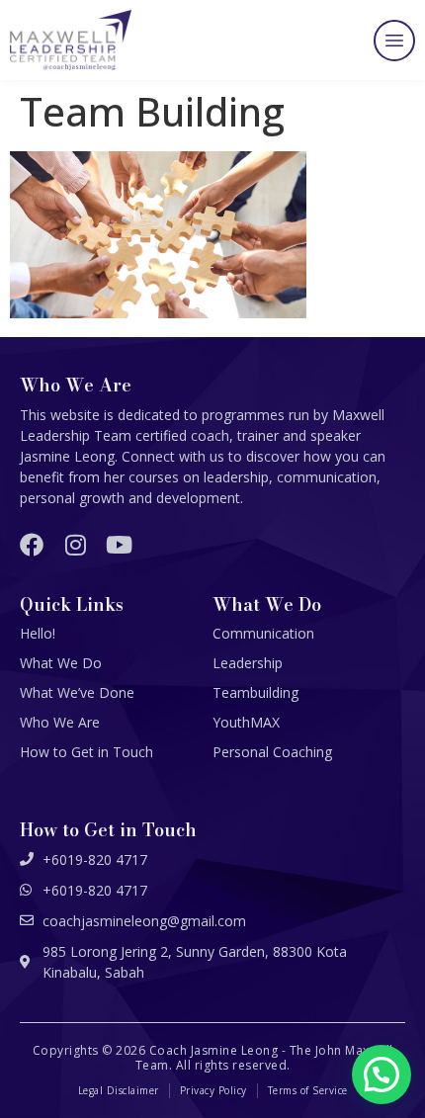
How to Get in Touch (86, 751)
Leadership (247, 662)
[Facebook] (31, 545)
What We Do (61, 662)
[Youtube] (118, 545)
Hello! (37, 633)
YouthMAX (246, 722)
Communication (263, 633)
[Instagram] (75, 545)
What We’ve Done (77, 692)
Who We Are (60, 722)
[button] (394, 40)
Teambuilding (255, 692)
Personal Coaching (272, 751)
